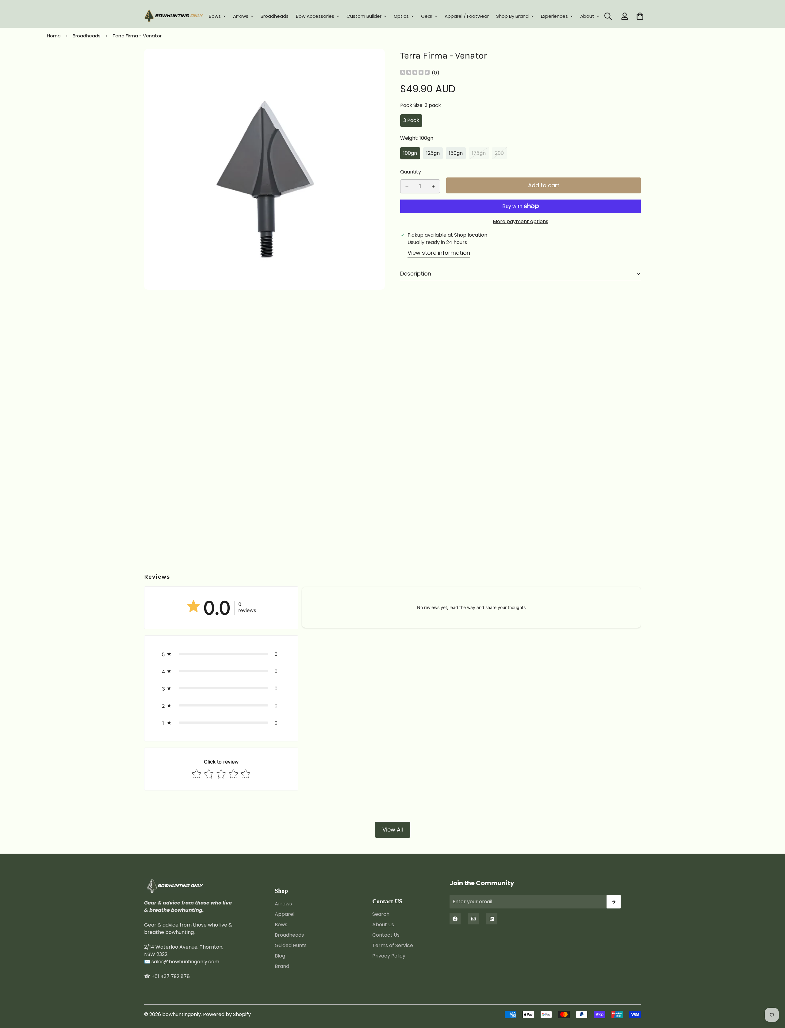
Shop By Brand (512, 16)
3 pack (412, 122)
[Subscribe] (614, 901)
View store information (439, 253)
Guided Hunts (291, 945)
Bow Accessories (315, 16)
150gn (457, 155)
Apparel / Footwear (467, 16)
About (587, 16)
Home (54, 35)
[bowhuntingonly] (174, 16)
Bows (215, 16)
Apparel (284, 913)
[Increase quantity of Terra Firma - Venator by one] (433, 186)
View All (392, 829)
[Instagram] (473, 918)
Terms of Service (392, 945)
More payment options (520, 221)
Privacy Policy (388, 955)
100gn (411, 155)
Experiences (554, 16)
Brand (282, 965)
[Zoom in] (379, 62)
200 (501, 155)
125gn (434, 155)
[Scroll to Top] (773, 995)
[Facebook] (455, 918)
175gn (480, 155)
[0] (640, 16)
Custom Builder (364, 16)
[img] (415, 73)
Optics (401, 16)
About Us (383, 924)
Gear (426, 16)
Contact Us (386, 934)
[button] (221, 654)
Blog (280, 955)
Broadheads (275, 16)
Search (380, 913)
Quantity (410, 171)
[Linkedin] (491, 918)
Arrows (240, 16)
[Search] (608, 16)
